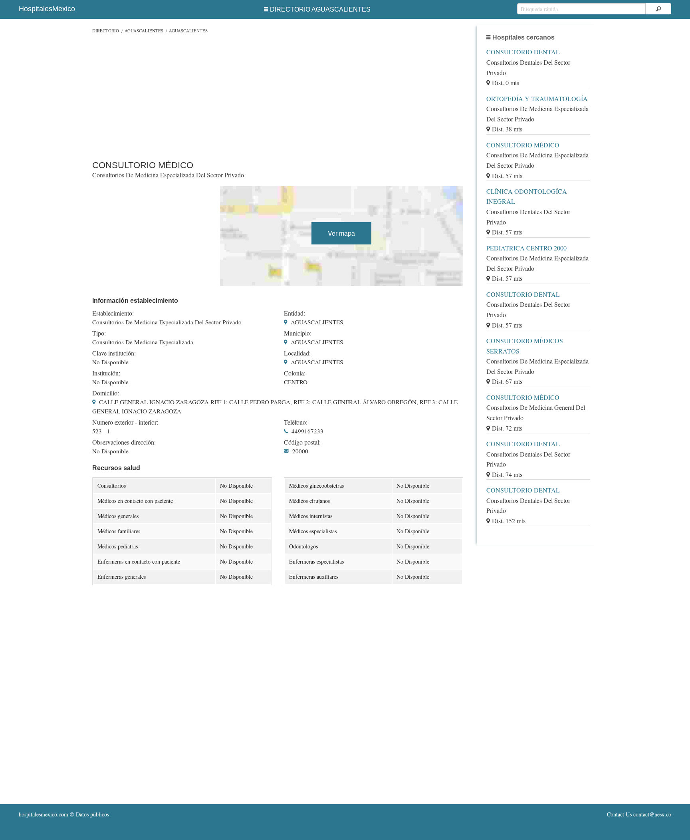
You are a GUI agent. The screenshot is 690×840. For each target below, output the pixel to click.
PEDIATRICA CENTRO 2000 (526, 248)
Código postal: (302, 442)
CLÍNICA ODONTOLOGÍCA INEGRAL (526, 196)
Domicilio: (105, 393)
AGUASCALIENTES (144, 31)
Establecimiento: (113, 313)
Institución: (106, 373)
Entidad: (294, 313)
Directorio (105, 31)
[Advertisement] (277, 95)
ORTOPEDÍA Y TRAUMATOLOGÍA (537, 98)
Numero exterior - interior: (125, 422)
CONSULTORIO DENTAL (523, 52)
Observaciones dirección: (124, 442)
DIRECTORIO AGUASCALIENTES (320, 9)
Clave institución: (114, 353)
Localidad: (297, 353)
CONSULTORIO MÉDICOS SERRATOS (524, 345)
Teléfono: (295, 422)
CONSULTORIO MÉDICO (522, 145)
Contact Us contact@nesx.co (639, 814)
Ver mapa (341, 233)
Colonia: (294, 373)
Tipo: (99, 333)
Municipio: (297, 333)
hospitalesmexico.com (43, 814)
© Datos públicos (64, 814)
